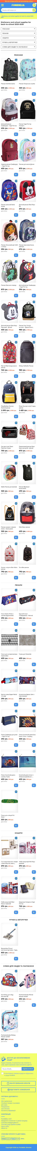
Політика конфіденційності (9, 1122)
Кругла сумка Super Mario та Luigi (9, 695)
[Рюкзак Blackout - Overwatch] (27, 472)
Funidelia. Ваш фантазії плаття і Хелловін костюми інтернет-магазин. (18, 5)
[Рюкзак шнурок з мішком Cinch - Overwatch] (9, 513)
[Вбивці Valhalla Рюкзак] (27, 351)
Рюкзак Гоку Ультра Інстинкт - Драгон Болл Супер (26, 326)
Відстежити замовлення (20, 1089)
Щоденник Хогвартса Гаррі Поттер (27, 903)
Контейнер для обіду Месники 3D (7, 995)
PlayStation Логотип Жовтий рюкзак (7, 407)
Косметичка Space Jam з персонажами (26, 695)
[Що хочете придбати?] (2, 5)
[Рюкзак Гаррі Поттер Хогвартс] (27, 109)
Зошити (5, 38)
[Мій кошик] (34, 5)
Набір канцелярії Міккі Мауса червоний (7, 903)
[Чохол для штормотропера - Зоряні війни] (9, 640)
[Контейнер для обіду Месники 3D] (9, 980)
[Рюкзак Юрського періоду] (9, 271)
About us (4, 1128)
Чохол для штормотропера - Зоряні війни (9, 655)
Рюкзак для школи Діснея (26, 164)
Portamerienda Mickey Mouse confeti (8, 1036)
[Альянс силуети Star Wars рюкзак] (9, 553)
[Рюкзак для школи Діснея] (27, 150)
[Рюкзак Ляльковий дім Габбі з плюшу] (9, 230)
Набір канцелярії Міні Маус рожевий (27, 862)
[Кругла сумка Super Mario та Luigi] (9, 680)
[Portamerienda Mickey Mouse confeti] (9, 1020)
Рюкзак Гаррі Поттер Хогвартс (25, 125)
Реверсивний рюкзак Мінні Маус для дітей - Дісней (27, 447)
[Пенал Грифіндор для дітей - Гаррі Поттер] (9, 720)
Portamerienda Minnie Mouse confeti (26, 995)
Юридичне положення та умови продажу (14, 1121)
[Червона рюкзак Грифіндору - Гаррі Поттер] (9, 150)
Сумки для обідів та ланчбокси (14, 47)
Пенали (5, 33)
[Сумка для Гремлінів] (27, 640)
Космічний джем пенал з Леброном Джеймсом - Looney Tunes (26, 776)
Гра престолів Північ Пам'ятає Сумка (7, 447)
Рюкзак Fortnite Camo (8, 83)
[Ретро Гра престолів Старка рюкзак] (27, 392)
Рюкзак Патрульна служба (27, 83)
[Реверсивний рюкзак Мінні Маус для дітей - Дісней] (27, 432)
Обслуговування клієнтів (19, 1083)
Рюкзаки (6, 29)
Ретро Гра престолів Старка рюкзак (27, 407)
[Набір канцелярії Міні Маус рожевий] (27, 847)
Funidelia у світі (6, 1119)
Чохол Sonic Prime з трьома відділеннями (7, 614)
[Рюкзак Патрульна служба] (27, 69)
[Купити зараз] (16, 94)
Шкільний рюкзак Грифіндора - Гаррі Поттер (9, 125)
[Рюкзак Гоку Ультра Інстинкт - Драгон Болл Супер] (27, 311)
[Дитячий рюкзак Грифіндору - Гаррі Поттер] (27, 271)
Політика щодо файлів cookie (10, 1124)
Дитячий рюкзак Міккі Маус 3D (27, 205)
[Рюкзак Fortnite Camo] (9, 69)
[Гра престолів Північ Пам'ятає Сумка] (9, 432)
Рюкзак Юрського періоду (8, 285)
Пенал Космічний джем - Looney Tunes (8, 776)
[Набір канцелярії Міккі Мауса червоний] (9, 887)
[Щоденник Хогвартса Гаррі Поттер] (27, 887)
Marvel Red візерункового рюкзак (9, 366)
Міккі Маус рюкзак (24, 527)
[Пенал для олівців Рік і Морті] (9, 801)
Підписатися (28, 1069)
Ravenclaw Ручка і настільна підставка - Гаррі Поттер (9, 949)
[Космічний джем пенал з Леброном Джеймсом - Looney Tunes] (27, 760)
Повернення (5, 1107)
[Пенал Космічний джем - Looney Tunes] (9, 760)
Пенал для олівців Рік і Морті (8, 816)
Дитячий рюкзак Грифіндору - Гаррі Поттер (27, 286)
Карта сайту (5, 1126)
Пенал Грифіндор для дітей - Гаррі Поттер (9, 735)
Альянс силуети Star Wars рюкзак (9, 568)
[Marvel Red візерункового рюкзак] (9, 351)
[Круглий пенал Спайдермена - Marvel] (27, 599)
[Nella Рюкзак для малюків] (9, 472)
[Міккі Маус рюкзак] (27, 513)
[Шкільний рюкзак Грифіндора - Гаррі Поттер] (9, 109)
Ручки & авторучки (9, 42)
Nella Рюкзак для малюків (9, 487)
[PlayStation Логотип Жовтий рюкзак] (9, 392)
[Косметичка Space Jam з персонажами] (27, 680)
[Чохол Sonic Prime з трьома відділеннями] (9, 599)
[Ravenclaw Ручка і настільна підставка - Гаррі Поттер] (9, 934)
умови (7, 1075)
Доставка (4, 1105)
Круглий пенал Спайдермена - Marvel (26, 614)
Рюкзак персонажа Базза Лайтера (26, 245)
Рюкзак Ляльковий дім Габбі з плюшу (9, 245)
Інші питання (5, 1109)
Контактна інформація (8, 1110)
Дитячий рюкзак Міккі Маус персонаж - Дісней (9, 326)
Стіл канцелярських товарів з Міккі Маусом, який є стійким (9, 862)
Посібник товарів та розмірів (10, 1103)
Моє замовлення (6, 1101)
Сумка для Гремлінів (25, 654)
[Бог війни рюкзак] (27, 553)
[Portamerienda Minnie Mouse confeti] (27, 980)
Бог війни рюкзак (24, 567)
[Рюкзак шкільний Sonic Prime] (9, 190)
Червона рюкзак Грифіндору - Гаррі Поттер (9, 165)
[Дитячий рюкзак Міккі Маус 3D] (27, 190)
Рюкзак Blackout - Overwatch (24, 487)
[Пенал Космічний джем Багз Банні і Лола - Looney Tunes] (27, 720)
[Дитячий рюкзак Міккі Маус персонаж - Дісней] (9, 311)
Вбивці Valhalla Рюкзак (26, 366)
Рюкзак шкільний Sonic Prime (8, 205)
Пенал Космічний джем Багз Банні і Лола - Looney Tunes (27, 735)
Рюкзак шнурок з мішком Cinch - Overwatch (8, 528)
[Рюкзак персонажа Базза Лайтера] (27, 230)
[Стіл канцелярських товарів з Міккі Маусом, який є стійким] (9, 847)
